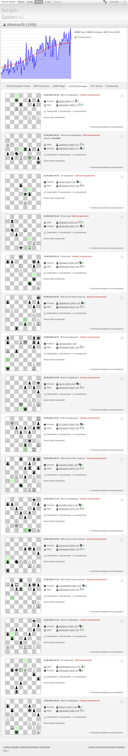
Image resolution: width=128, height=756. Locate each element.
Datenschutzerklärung (29, 747)
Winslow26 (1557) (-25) (69, 469)
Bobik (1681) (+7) (66, 101)
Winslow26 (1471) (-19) (69, 509)
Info (49, 2)
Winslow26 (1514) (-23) (69, 307)
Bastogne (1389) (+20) (68, 626)
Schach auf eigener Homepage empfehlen (107, 747)
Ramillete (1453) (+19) (68, 263)
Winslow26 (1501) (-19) (69, 186)
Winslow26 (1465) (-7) (68, 105)
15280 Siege (58, 86)
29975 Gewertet (41, 86)
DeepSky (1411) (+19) (68, 505)
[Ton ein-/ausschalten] (125, 2)
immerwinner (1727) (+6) (69, 667)
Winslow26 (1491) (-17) (69, 226)
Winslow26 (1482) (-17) (69, 148)
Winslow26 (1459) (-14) (69, 549)
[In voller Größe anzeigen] (23, 111)
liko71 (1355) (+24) (67, 384)
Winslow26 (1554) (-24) (69, 388)
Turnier (30, 2)
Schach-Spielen (8, 2)
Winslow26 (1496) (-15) (69, 711)
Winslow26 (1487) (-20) (69, 630)
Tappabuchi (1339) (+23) (69, 303)
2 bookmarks (112, 86)
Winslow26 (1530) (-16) (69, 347)
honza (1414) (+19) (67, 182)
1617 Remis (96, 86)
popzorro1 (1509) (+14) (69, 546)
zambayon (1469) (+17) (69, 145)
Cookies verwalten (11, 747)
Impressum (45, 747)
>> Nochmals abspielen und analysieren (106, 127)
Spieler (39, 2)
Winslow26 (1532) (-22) (69, 428)
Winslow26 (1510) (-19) (69, 267)
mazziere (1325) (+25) (68, 465)
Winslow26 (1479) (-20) (69, 590)
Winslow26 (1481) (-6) (68, 670)
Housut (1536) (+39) (67, 344)
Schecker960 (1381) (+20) (70, 586)
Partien (21, 2)
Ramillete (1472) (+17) (68, 222)
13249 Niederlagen (77, 86)
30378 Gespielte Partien (18, 86)
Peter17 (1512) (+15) (68, 707)
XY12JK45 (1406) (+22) (69, 424)
